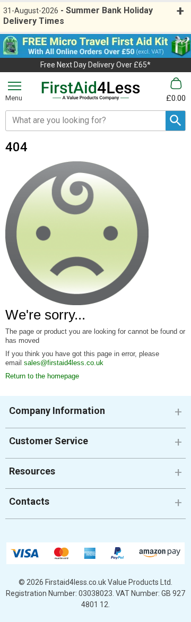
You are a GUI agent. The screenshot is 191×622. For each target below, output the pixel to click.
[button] (95, 414)
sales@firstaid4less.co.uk (63, 363)
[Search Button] (175, 121)
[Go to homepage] (90, 90)
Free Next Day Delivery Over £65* (95, 65)
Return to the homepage (42, 376)
